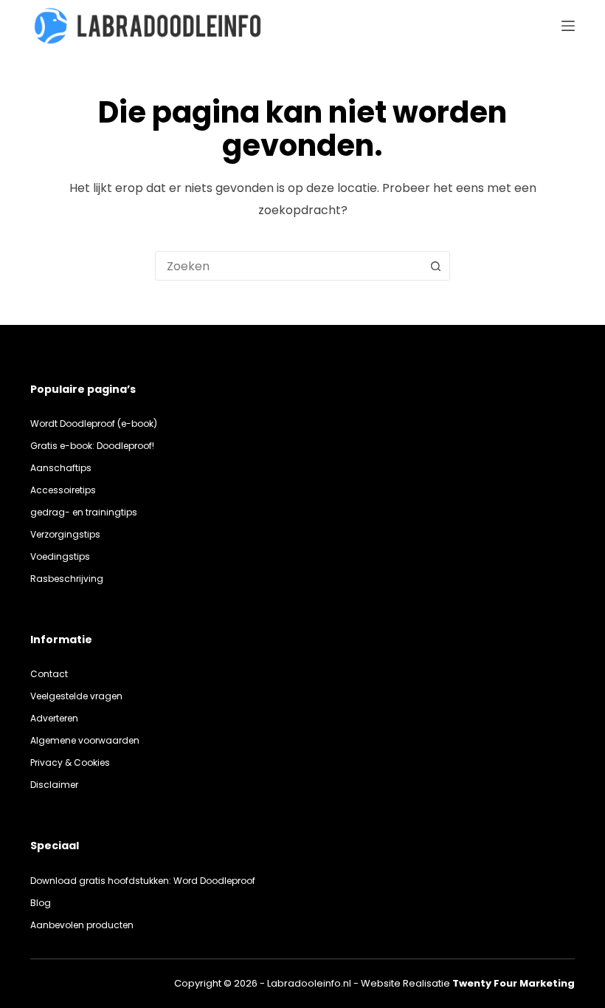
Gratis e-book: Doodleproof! (92, 445)
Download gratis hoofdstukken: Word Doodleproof (142, 880)
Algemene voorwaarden (84, 740)
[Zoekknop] (435, 266)
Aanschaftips (60, 468)
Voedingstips (60, 556)
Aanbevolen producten (82, 925)
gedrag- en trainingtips (83, 512)
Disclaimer (54, 784)
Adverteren (54, 718)
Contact (49, 674)
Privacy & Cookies (70, 762)
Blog (40, 902)
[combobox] (288, 266)
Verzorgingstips (65, 534)
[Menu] (568, 25)
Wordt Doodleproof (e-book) (93, 423)
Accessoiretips (63, 490)
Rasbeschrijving (66, 578)
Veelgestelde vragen (76, 696)
